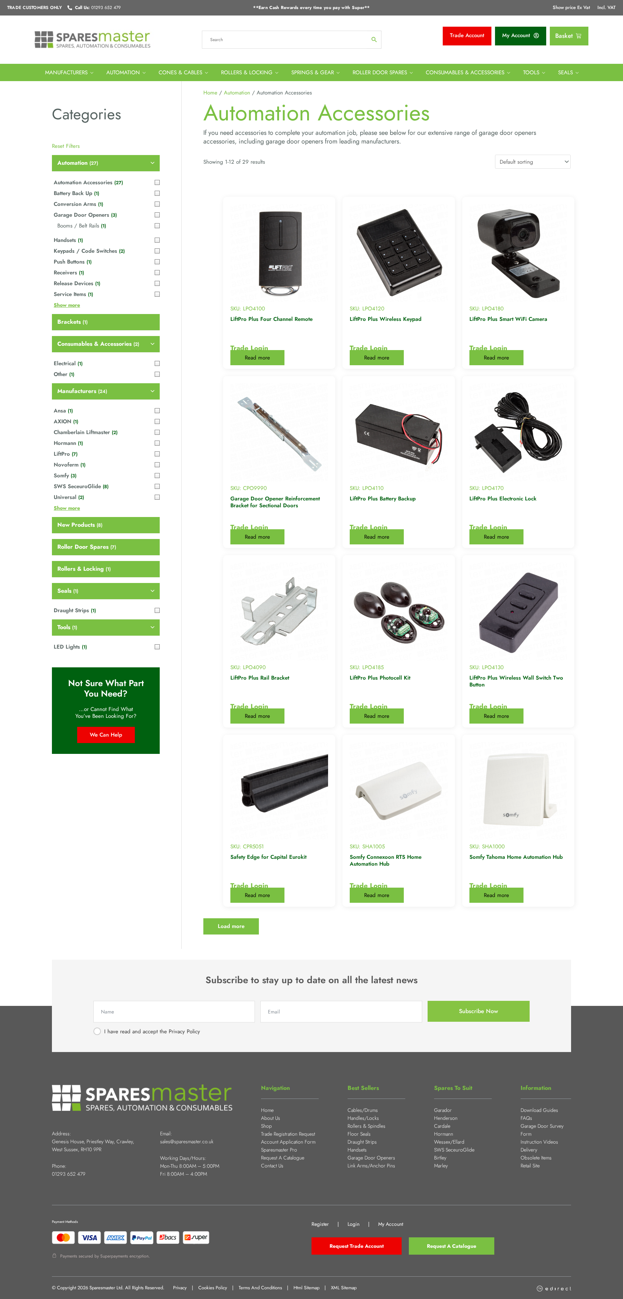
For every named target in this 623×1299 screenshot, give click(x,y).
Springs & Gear (312, 72)
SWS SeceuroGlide (454, 1149)
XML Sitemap (344, 1287)
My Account (390, 1224)
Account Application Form (288, 1141)
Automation (123, 72)
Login (353, 1224)
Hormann (443, 1133)
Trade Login (249, 348)
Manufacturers (66, 72)
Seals (565, 72)
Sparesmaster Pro (279, 1149)
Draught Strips (362, 1141)
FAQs (526, 1118)
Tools (531, 72)
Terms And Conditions (260, 1287)
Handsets (357, 1149)
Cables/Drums (363, 1110)
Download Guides (539, 1110)
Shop (266, 1126)
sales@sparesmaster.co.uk (186, 1141)
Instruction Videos (539, 1141)
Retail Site (530, 1165)
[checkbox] (106, 163)
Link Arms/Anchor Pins (371, 1165)
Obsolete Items (536, 1157)
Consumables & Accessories (465, 72)
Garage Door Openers (371, 1157)
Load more (231, 926)
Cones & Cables (180, 72)
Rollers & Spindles (366, 1126)
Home (210, 93)
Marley (441, 1165)
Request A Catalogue (282, 1157)
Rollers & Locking (247, 72)
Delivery (529, 1149)
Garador (443, 1110)
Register (320, 1224)
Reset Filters (66, 146)
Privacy (180, 1287)
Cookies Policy (212, 1287)
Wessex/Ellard (449, 1141)
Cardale (442, 1126)
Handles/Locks (363, 1118)
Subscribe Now (478, 1011)
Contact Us (272, 1165)
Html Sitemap (306, 1287)
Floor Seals (359, 1133)
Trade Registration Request (288, 1133)
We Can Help (106, 735)
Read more (257, 358)
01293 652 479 (68, 1174)
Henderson (446, 1118)
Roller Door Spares (380, 72)
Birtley (440, 1157)
